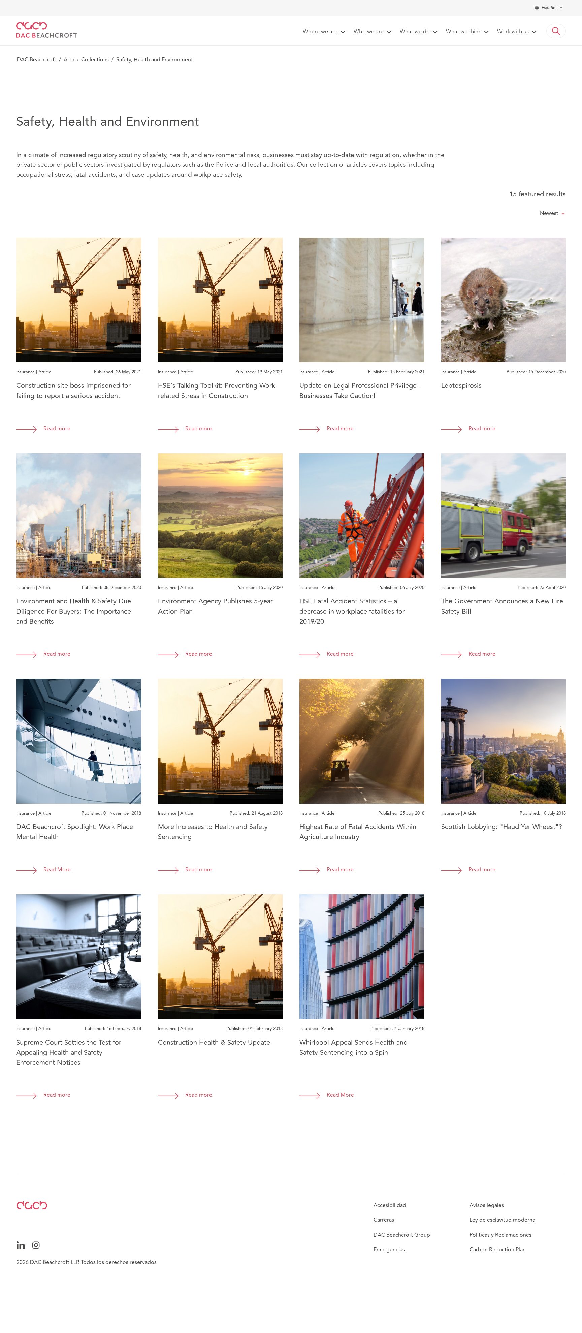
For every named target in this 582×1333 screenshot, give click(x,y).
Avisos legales (487, 1205)
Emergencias (389, 1250)
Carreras (384, 1220)
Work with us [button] (513, 32)
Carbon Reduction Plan (498, 1250)
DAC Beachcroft (36, 60)
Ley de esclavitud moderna (502, 1220)
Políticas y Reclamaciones (500, 1235)
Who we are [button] (369, 32)
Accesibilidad (390, 1205)
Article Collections (86, 60)
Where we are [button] (320, 32)
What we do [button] (415, 32)
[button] (556, 31)
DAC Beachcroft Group (402, 1235)
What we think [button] (463, 32)
